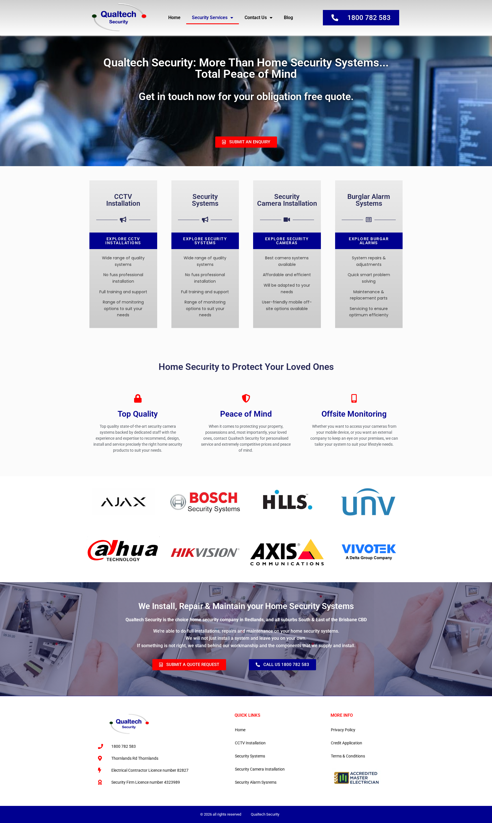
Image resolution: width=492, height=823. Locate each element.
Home (174, 17)
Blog (288, 17)
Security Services (209, 17)
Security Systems (250, 756)
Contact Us (256, 17)
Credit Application (346, 743)
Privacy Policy (343, 730)
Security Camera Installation (260, 769)
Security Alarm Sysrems (255, 782)
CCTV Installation (250, 743)
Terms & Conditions (348, 756)
